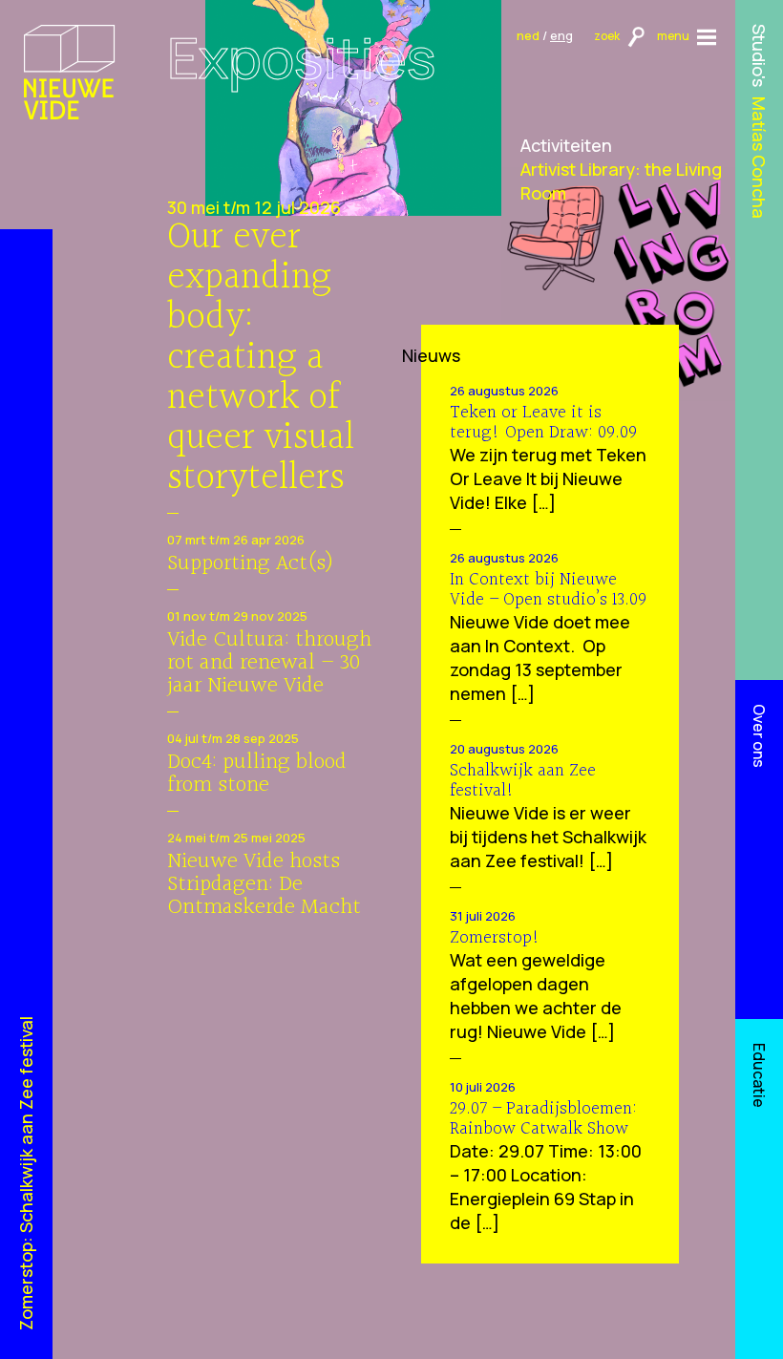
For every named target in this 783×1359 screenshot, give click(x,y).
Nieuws (431, 355)
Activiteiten (566, 145)
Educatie (759, 1075)
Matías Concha (760, 157)
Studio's (760, 55)
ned (528, 35)
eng (561, 35)
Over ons (759, 736)
